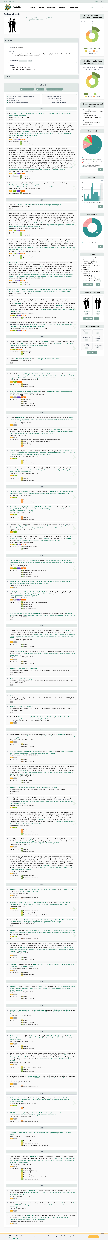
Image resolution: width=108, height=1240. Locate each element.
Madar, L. (39, 374)
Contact (13, 1)
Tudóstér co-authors (27, 89)
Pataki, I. (63, 1098)
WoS (18, 139)
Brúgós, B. (42, 592)
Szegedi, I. (19, 289)
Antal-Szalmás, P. (52, 507)
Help (6, 1)
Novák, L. (64, 751)
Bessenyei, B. (53, 374)
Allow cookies (93, 1237)
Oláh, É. (52, 581)
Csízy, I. (30, 1010)
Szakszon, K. (32, 113)
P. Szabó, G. (35, 592)
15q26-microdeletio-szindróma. (28, 891)
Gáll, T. (26, 507)
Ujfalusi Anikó (86, 311)
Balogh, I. (62, 289)
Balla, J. (12, 509)
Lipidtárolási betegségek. (26, 679)
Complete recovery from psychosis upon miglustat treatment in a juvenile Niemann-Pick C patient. (39, 904)
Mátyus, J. (33, 581)
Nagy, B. (47, 560)
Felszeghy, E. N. (40, 113)
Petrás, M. (25, 289)
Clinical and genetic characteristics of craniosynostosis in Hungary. (35, 753)
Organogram (74, 7)
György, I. (29, 1076)
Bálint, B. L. (58, 920)
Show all (88, 284)
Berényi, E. (67, 889)
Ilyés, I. (15, 1012)
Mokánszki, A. (29, 391)
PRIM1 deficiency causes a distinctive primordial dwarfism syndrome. (39, 540)
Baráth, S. (19, 291)
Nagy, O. (56, 289)
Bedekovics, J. (70, 289)
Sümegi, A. (13, 507)
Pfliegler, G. (27, 592)
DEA (11, 119)
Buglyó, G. (13, 581)
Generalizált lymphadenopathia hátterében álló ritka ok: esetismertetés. (48, 291)
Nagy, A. (20, 538)
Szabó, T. (61, 451)
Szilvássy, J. (31, 841)
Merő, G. (42, 266)
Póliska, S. (65, 920)
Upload (41, 7)
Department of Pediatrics (35, 20)
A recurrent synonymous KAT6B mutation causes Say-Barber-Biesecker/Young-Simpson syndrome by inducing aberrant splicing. (42, 736)
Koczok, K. (24, 113)
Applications (51, 7)
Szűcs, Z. (33, 374)
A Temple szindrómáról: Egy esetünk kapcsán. (47, 205)
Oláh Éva (98, 311)
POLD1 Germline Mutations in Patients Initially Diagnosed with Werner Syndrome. (34, 843)
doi (10, 139)
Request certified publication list (18, 102)
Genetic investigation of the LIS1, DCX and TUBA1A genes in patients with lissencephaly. (49, 615)
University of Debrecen (33, 18)
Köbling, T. (49, 1036)
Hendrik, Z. (20, 507)
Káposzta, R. (42, 1010)
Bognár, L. (70, 751)
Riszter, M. (47, 538)
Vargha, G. (46, 581)
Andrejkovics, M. (42, 902)
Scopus (22, 139)
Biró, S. (19, 581)
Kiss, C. (24, 291)
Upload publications (14, 100)
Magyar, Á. (28, 902)
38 (89, 110)
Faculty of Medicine (49, 18)
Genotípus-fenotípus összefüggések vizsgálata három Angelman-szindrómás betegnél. (36, 922)
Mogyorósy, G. (34, 560)
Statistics (62, 7)
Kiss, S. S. (33, 1098)
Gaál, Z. (31, 289)
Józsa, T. (35, 1010)
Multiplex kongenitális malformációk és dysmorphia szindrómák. (38, 787)
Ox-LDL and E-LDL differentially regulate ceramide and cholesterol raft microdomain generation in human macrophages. (42, 1205)
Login (96, 1)
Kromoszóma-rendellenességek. (28, 668)
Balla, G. (17, 509)
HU (103, 1)
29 (88, 113)
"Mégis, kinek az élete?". (54, 359)
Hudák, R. (12, 289)
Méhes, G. (12, 291)
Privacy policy (13, 1238)
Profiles (32, 7)
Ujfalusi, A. (17, 113)
